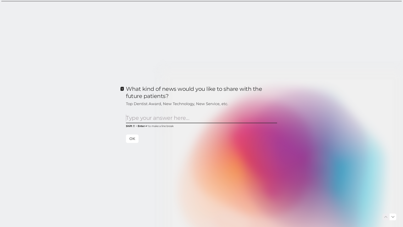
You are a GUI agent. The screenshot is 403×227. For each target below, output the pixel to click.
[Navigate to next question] (393, 217)
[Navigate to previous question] (385, 217)
